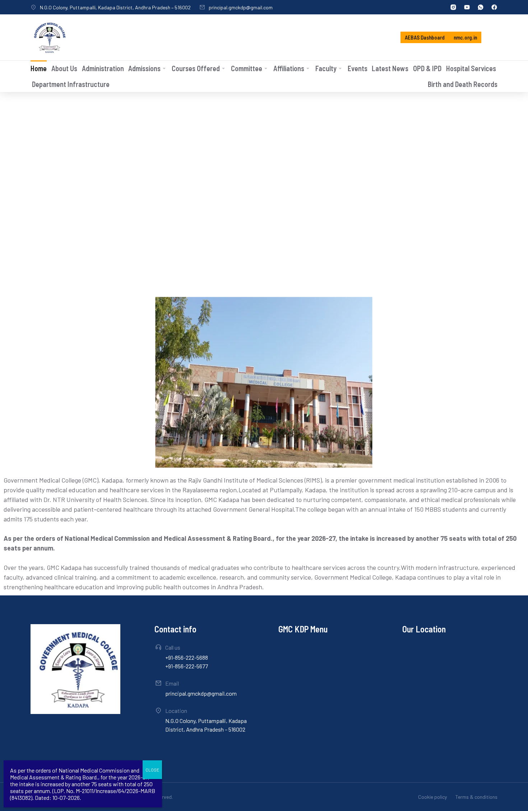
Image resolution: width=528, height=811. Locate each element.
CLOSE (152, 769)
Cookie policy (432, 797)
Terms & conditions (476, 797)
